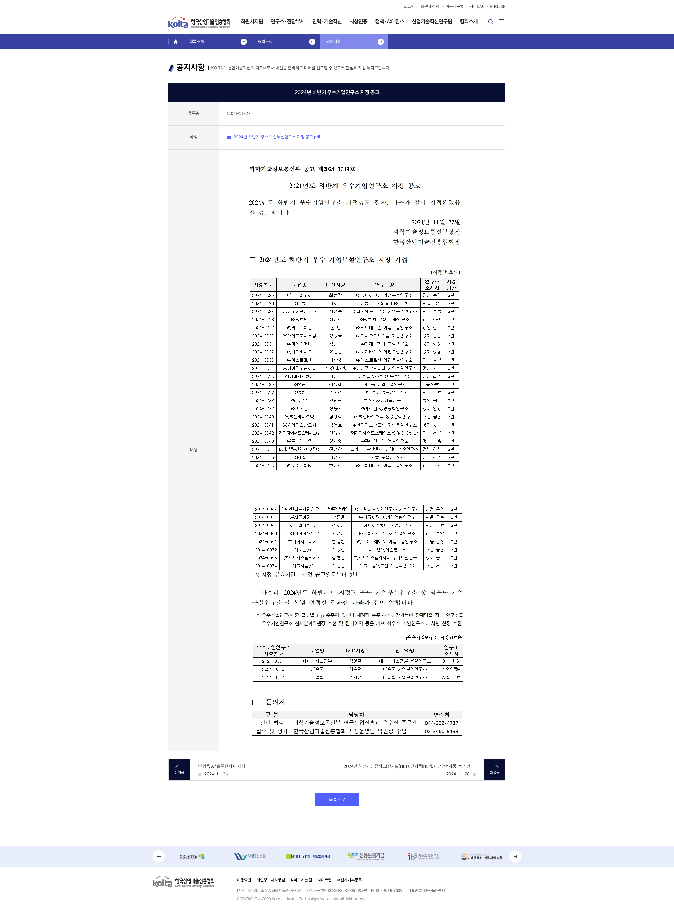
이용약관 (244, 880)
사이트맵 (325, 880)
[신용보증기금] (366, 856)
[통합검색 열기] (490, 22)
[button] (159, 856)
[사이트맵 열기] (502, 22)
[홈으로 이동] (175, 41)
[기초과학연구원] (424, 856)
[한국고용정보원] (192, 856)
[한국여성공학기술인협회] (250, 856)
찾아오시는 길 (301, 880)
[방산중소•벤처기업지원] (481, 856)
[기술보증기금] (308, 856)
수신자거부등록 (349, 880)
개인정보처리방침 (270, 880)
